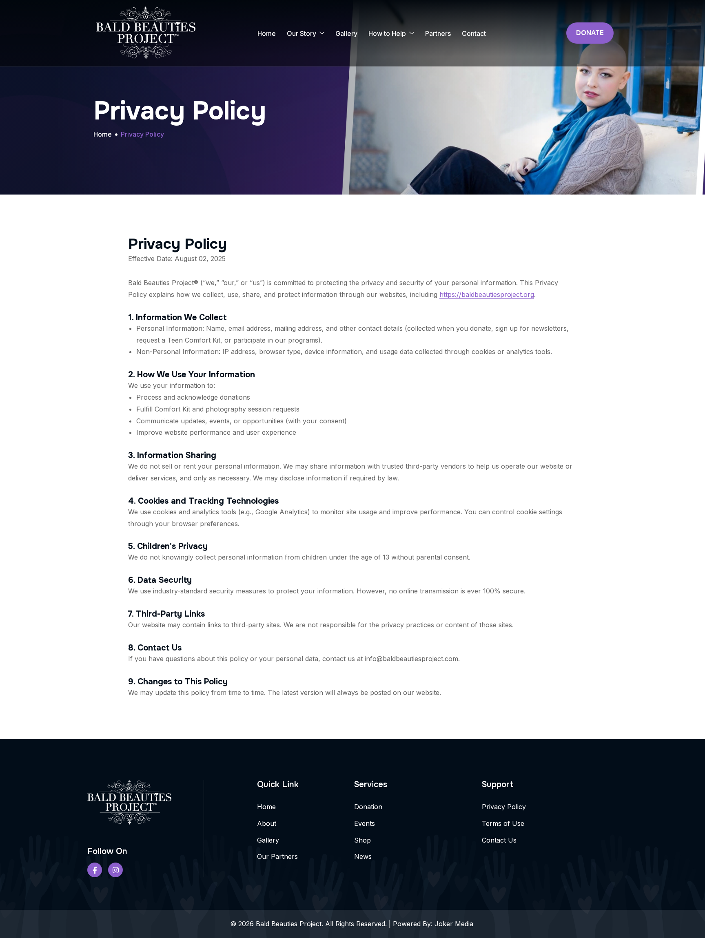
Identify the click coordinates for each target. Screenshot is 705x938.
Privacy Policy (504, 807)
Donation (368, 807)
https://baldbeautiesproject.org (486, 294)
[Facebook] (94, 870)
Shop (362, 840)
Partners (438, 33)
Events (364, 823)
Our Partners (277, 856)
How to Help (387, 33)
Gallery (346, 33)
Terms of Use (503, 823)
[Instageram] (115, 870)
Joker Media (455, 924)
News (363, 856)
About (266, 823)
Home (266, 33)
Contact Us (499, 840)
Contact (474, 33)
